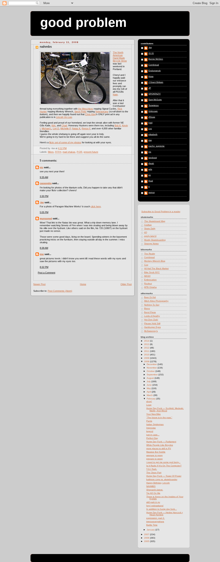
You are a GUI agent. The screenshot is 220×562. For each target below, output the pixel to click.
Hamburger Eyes (152, 327)
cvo (150, 129)
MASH (147, 276)
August (150, 378)
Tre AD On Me (153, 493)
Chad (64, 125)
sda (150, 169)
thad (150, 181)
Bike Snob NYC (152, 272)
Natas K (76, 128)
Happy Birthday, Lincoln (158, 483)
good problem (83, 22)
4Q (145, 232)
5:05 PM (44, 212)
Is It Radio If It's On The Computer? (164, 465)
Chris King (90, 114)
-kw (42, 202)
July (149, 381)
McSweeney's (151, 331)
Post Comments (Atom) (60, 291)
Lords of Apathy (152, 316)
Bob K (118, 125)
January (151, 529)
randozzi (152, 158)
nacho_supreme (156, 146)
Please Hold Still (152, 323)
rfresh (151, 163)
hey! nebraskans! (154, 505)
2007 (147, 534)
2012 (147, 348)
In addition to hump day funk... (161, 509)
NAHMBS (46, 46)
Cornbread (153, 65)
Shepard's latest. (154, 490)
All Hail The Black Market (156, 268)
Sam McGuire (155, 100)
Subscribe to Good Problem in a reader (160, 211)
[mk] (150, 123)
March (150, 395)
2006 (147, 538)
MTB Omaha (150, 287)
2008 (147, 361)
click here (96, 206)
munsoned (46, 218)
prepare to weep (154, 459)
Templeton (153, 105)
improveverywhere (155, 521)
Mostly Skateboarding (155, 240)
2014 (147, 341)
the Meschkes (85, 108)
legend (149, 431)
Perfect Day (152, 438)
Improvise (151, 428)
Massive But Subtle (155, 452)
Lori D (56, 128)
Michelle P (65, 128)
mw (42, 254)
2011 (147, 351)
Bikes (51, 152)
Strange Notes (151, 243)
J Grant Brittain (155, 82)
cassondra (46, 183)
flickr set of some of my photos (65, 142)
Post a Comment (46, 272)
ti (149, 187)
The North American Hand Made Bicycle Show (120, 56)
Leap (148, 405)
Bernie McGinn (155, 59)
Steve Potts (80, 111)
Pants (149, 421)
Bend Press (150, 312)
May (149, 388)
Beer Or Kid (150, 297)
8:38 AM (44, 248)
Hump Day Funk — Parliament (161, 441)
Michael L (47, 128)
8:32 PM (44, 267)
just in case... (152, 435)
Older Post (126, 284)
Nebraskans (101, 111)
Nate (115, 94)
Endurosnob (154, 71)
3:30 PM (44, 196)
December (152, 364)
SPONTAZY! (154, 94)
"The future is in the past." (159, 417)
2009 (147, 358)
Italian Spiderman (155, 424)
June (149, 385)
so (149, 175)
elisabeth (152, 134)
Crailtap (148, 225)
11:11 (151, 53)
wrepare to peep (154, 455)
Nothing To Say (151, 305)
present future (91, 152)
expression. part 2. (155, 518)
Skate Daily (149, 228)
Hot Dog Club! (151, 319)
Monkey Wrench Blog (154, 261)
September (152, 374)
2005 (147, 541)
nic (41, 167)
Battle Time (151, 525)
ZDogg (151, 117)
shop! (149, 401)
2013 (147, 344)
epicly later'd (150, 236)
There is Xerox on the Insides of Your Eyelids (164, 497)
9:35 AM (44, 177)
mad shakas (69, 152)
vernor (151, 192)
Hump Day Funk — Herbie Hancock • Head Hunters (164, 513)
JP (149, 88)
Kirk (54, 125)
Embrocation (150, 279)
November (152, 368)
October (151, 371)
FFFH (58, 152)
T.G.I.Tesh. (151, 469)
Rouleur (148, 283)
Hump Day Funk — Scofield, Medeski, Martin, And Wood (165, 409)
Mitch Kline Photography (156, 301)
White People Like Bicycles (159, 445)
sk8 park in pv (153, 502)
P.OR (79, 152)
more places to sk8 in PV (158, 448)
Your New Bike (153, 414)
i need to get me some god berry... (163, 462)
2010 (147, 354)
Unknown (153, 111)
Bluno (147, 308)
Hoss (150, 76)
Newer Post (39, 284)
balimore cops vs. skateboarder (161, 479)
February (151, 398)
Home (83, 284)
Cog (146, 265)
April (149, 392)
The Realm (149, 253)
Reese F (86, 128)
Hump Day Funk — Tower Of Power (163, 476)
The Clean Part (153, 472)
